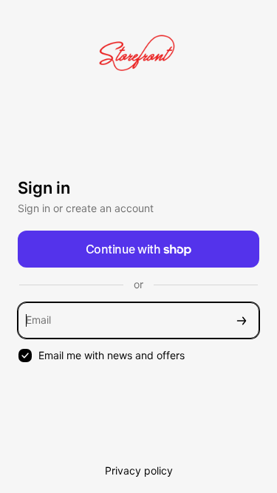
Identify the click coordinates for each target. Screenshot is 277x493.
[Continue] (241, 320)
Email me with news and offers (111, 355)
